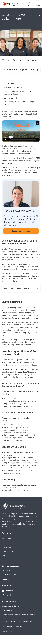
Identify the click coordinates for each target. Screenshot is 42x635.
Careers (5, 556)
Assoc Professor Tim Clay (11, 606)
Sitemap (5, 622)
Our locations (7, 551)
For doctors (7, 570)
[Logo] (10, 4)
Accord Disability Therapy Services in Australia (18, 615)
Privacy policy (28, 622)
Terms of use (15, 622)
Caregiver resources (10, 566)
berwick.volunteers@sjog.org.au (15, 490)
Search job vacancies (21, 231)
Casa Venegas (7, 610)
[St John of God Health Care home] (14, 506)
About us (5, 579)
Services (5, 543)
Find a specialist (8, 547)
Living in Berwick (10, 98)
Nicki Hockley (7, 175)
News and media (9, 574)
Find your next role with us (14, 87)
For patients (7, 538)
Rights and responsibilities (12, 626)
